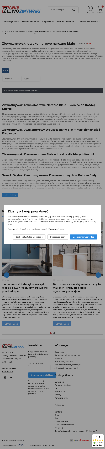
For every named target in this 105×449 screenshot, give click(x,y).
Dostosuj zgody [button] (57, 237)
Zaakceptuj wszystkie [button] (83, 237)
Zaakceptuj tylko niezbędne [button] (29, 237)
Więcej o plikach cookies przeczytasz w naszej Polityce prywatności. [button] (36, 229)
